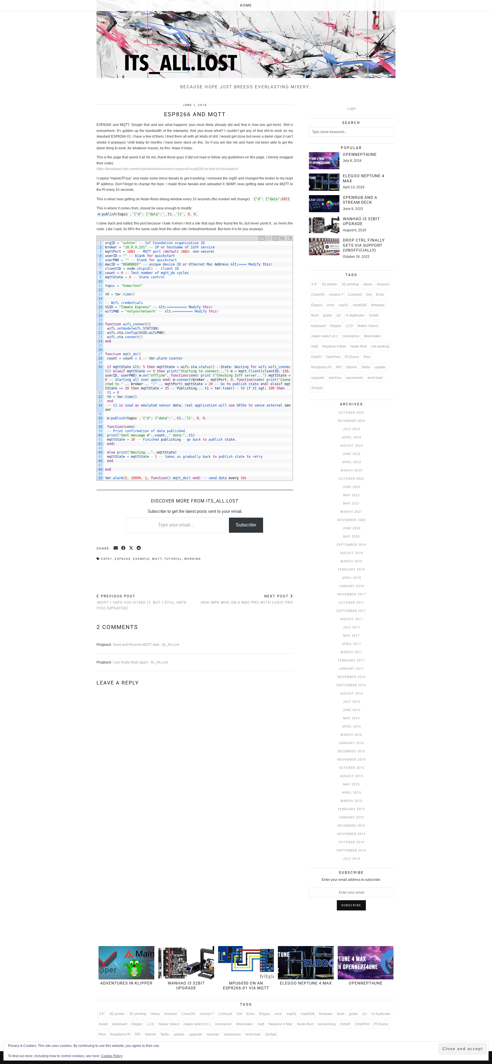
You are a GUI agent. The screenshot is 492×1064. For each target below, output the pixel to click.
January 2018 (351, 586)
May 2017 (351, 636)
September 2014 (351, 850)
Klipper (335, 326)
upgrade (317, 378)
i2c (339, 315)
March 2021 (351, 512)
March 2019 (351, 561)
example (141, 558)
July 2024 (351, 429)
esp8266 (123, 558)
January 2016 (351, 743)
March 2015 (351, 801)
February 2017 (351, 660)
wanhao (335, 378)
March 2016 (351, 735)
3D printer (329, 284)
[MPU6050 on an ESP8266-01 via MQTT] (246, 962)
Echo (380, 295)
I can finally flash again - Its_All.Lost (140, 662)
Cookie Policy (111, 1056)
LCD (349, 326)
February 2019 (351, 569)
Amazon (383, 284)
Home (246, 5)
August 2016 (351, 693)
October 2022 (351, 479)
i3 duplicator (355, 315)
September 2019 (351, 545)
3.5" (314, 284)
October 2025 (351, 412)
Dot (369, 295)
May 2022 (351, 495)
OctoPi (316, 357)
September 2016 (351, 685)
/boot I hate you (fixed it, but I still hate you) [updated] (141, 602)
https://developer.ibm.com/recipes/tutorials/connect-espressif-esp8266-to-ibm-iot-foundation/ (167, 169)
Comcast (355, 295)
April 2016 (351, 726)
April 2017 (351, 644)
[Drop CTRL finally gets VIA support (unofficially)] (324, 246)
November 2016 (351, 677)
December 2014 (351, 826)
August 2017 (351, 619)
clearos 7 (336, 295)
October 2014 (351, 842)
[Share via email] (116, 548)
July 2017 (351, 627)
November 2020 (351, 520)
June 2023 (351, 454)
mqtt (157, 558)
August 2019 (351, 553)
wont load (375, 378)
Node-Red (358, 346)
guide (327, 315)
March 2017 (351, 652)
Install (373, 315)
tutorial (173, 558)
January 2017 (351, 669)
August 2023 (351, 446)
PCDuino (352, 357)
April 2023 (351, 462)
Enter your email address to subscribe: (351, 880)
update (380, 367)
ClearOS (318, 295)
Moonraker (372, 336)
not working (380, 346)
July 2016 (351, 702)
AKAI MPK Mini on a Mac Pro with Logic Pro (247, 599)
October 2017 (351, 603)
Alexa (367, 284)
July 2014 (351, 859)
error (330, 305)
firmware (378, 305)
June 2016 (351, 710)
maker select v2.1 (324, 336)
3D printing (350, 284)
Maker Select (368, 326)
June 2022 (351, 487)
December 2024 (351, 421)
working (192, 558)
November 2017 (351, 594)
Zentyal (317, 388)
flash (315, 315)
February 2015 (351, 809)
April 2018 (351, 578)
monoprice (351, 336)
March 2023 (351, 470)
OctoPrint (333, 357)
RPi (339, 367)
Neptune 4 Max (334, 346)
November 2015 (351, 759)
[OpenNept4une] (324, 160)
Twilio (365, 367)
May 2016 (351, 718)
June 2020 (351, 528)
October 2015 (351, 768)
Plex (367, 357)
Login (351, 109)
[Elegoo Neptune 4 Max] (324, 182)
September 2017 (351, 611)
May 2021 (351, 503)
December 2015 (351, 751)
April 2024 (351, 437)
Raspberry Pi (321, 367)
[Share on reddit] (139, 548)
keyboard (318, 326)
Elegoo (316, 305)
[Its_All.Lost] (246, 39)
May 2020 (351, 536)
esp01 (106, 558)
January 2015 (351, 817)
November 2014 (351, 834)
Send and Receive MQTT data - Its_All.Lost (146, 645)
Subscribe (246, 524)
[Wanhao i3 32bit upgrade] (324, 225)
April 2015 (351, 793)
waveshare (354, 378)
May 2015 (351, 784)
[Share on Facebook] (123, 548)
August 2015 (351, 776)
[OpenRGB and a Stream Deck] (324, 203)
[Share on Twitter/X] (131, 548)
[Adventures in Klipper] (126, 962)
